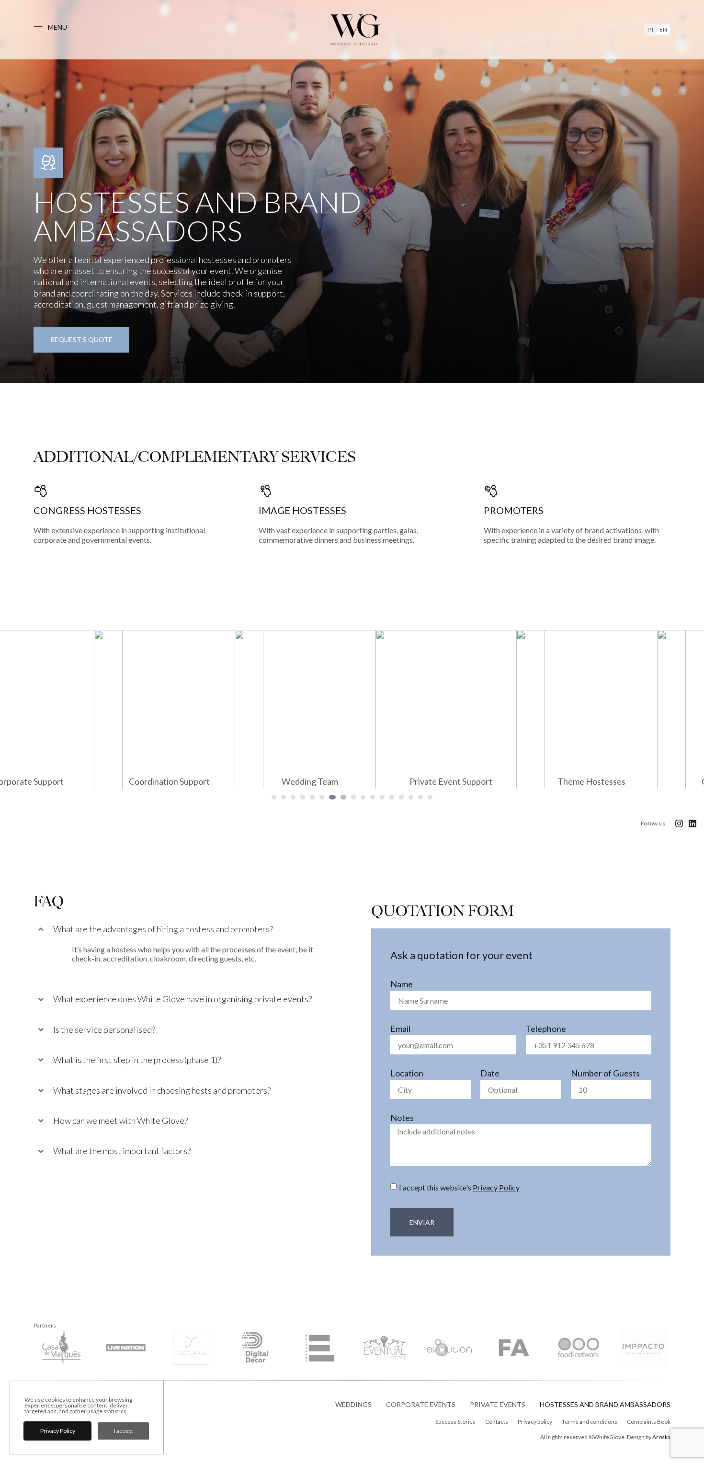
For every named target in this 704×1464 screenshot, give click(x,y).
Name (401, 984)
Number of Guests (605, 1073)
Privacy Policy (496, 1187)
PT (650, 29)
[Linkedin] (692, 823)
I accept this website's (459, 1187)
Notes (402, 1118)
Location (406, 1073)
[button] (274, 797)
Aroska (661, 1437)
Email (400, 1029)
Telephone (546, 1029)
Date (490, 1073)
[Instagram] (679, 823)
